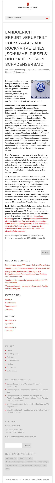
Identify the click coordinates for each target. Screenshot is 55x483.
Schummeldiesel (26, 465)
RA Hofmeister (13, 361)
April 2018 (9, 324)
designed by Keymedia (30, 479)
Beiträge (8, 299)
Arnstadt (29, 458)
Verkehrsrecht (43, 70)
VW (7, 469)
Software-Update (40, 465)
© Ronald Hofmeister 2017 (13, 479)
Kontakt (10, 364)
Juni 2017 (9, 331)
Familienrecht (10, 303)
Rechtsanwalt (31, 462)
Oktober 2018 (10, 320)
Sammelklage (43, 462)
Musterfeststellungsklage (15, 462)
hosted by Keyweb (43, 479)
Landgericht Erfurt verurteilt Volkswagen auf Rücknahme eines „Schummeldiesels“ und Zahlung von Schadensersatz (26, 274)
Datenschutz (12, 371)
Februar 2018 (10, 327)
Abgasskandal (11, 458)
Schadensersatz (12, 465)
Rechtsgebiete (13, 354)
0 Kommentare (20, 72)
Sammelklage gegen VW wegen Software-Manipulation (27, 265)
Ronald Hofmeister (16, 70)
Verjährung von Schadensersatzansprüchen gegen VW (27, 268)
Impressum (11, 367)
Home (9, 350)
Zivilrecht (9, 72)
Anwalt (21, 458)
